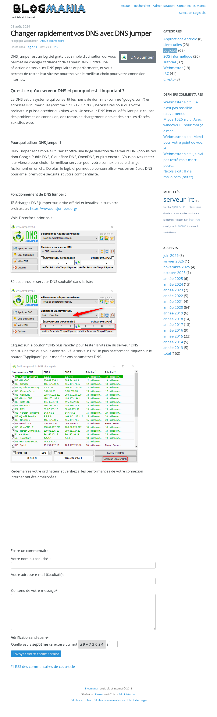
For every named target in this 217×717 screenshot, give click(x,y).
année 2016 (173, 330)
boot (191, 219)
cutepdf (179, 219)
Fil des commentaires (109, 700)
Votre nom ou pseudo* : (31, 558)
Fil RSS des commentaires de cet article (43, 666)
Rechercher (142, 5)
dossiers (167, 213)
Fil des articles (81, 700)
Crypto (169, 79)
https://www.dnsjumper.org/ (53, 208)
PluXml (99, 694)
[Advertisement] (83, 513)
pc (174, 213)
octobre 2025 (174, 272)
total (167, 353)
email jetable (170, 226)
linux (198, 207)
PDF (185, 206)
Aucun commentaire (52, 40)
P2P (186, 219)
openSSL (177, 206)
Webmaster (173, 67)
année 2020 (173, 307)
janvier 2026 (173, 261)
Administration (164, 5)
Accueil (126, 5)
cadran (182, 226)
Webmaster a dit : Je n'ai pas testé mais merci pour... (183, 159)
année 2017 (173, 324)
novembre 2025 (176, 266)
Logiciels (32, 47)
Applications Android (180, 38)
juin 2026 (171, 255)
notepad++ (181, 213)
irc (197, 201)
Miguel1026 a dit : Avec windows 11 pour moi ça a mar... (183, 125)
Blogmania (91, 688)
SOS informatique (177, 56)
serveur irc (178, 199)
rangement (168, 219)
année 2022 (173, 295)
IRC (166, 73)
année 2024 (173, 284)
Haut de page (137, 700)
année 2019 (173, 313)
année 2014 (173, 341)
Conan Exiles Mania (191, 5)
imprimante (193, 226)
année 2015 (173, 336)
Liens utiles (172, 44)
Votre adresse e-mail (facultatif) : (37, 574)
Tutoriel (169, 62)
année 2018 (173, 318)
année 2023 (173, 290)
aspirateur (193, 213)
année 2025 (173, 278)
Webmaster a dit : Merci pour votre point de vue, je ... (183, 142)
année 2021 (173, 301)
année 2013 (173, 347)
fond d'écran (169, 232)
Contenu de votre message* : (35, 590)
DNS (55, 47)
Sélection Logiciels (192, 12)
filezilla (167, 207)
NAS (197, 219)
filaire (192, 207)
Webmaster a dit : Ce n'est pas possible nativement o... (180, 108)
